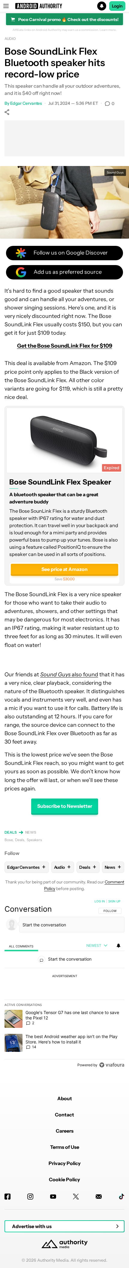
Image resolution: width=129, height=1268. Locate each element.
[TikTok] (121, 1197)
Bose (8, 840)
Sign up (114, 901)
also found (69, 674)
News (31, 832)
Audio (10, 38)
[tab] (21, 946)
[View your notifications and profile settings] (118, 946)
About (64, 1098)
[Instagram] (30, 1197)
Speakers (34, 840)
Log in (99, 901)
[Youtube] (53, 1197)
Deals (10, 832)
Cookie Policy (64, 1179)
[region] (64, 984)
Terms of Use (64, 1147)
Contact (64, 1115)
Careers (65, 1131)
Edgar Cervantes (26, 103)
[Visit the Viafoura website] (111, 1064)
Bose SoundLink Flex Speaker (60, 482)
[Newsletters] (99, 1197)
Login (117, 6)
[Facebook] (7, 1197)
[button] (64, 6)
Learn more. (108, 30)
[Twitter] (76, 1197)
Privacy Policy (65, 1163)
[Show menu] (6, 6)
